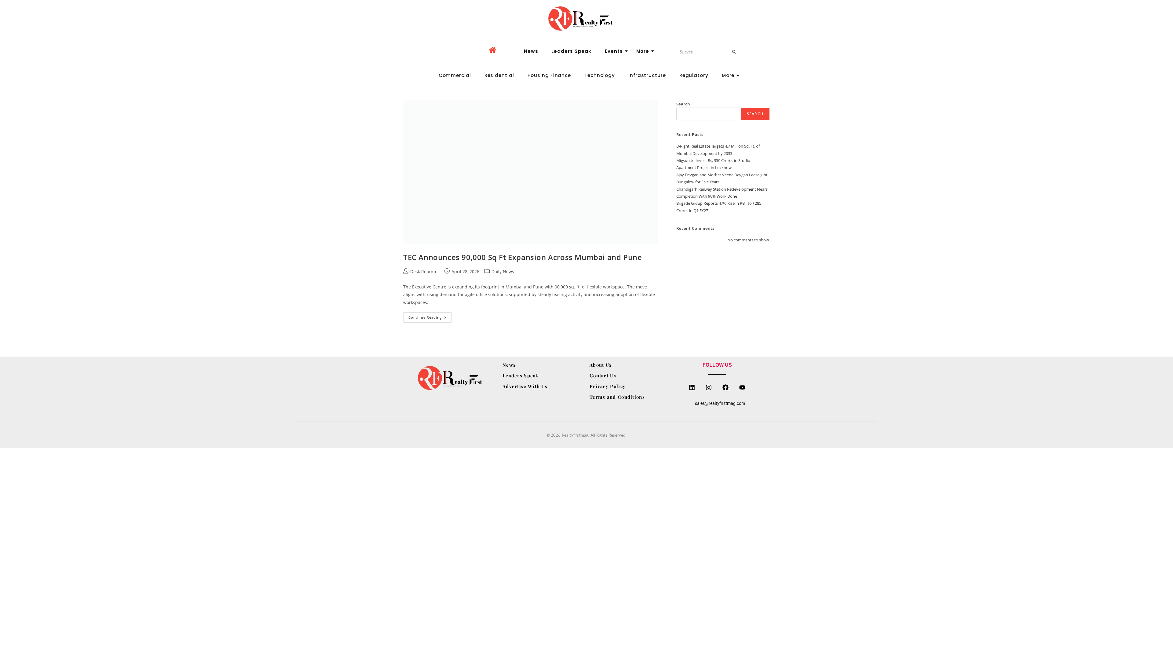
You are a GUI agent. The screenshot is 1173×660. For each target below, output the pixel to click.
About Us (601, 365)
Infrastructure (647, 75)
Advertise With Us (524, 386)
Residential (499, 75)
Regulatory (693, 75)
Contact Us (603, 375)
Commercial (455, 75)
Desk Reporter (424, 271)
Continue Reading (430, 316)
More (642, 51)
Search (683, 104)
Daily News (502, 271)
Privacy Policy (608, 386)
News (531, 51)
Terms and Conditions (617, 397)
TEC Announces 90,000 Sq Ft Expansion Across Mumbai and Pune (522, 257)
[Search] (734, 52)
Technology (599, 75)
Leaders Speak (571, 51)
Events (614, 51)
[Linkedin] (692, 387)
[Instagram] (709, 387)
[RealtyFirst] (586, 18)
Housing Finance (549, 75)
